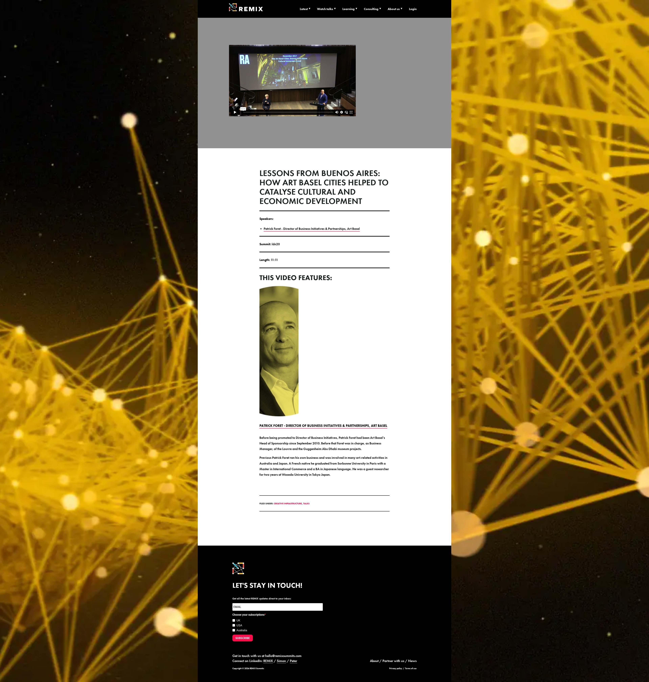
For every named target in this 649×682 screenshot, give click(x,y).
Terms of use (411, 668)
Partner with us (393, 661)
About (374, 661)
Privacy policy (395, 668)
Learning (348, 9)
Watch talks (325, 9)
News (412, 661)
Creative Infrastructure (288, 503)
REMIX (268, 661)
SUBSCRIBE (242, 638)
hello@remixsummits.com (283, 656)
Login (413, 9)
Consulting (371, 9)
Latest (304, 9)
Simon (281, 661)
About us (394, 9)
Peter (293, 661)
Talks (306, 503)
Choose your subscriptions (248, 614)
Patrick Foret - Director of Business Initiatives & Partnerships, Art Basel (312, 229)
